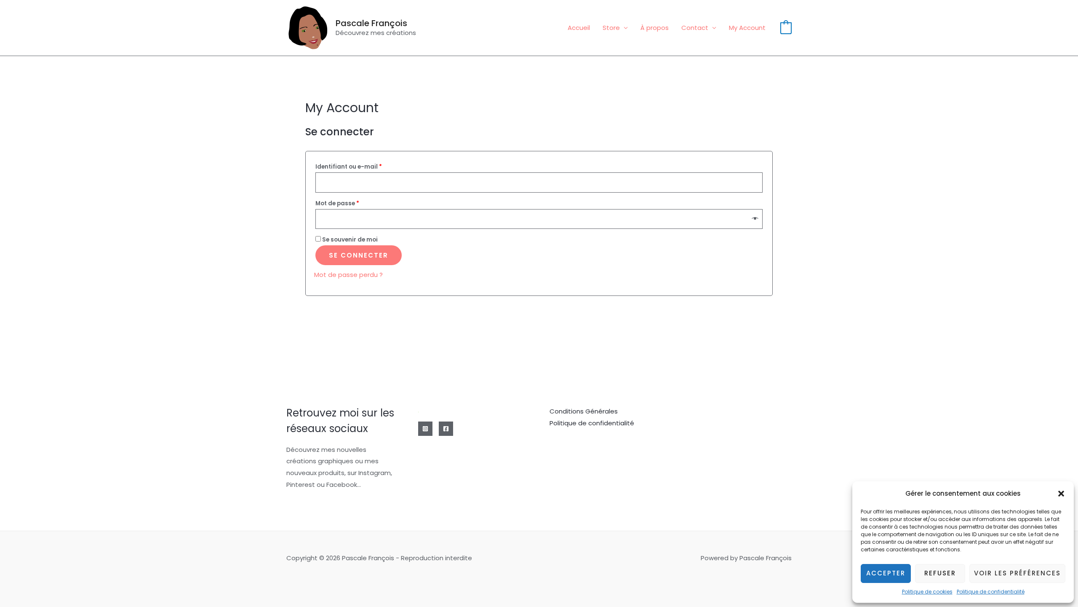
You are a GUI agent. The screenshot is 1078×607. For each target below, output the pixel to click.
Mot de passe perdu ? (348, 274)
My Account (747, 27)
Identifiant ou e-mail (348, 167)
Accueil (579, 27)
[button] (1061, 493)
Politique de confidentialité (991, 591)
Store (611, 27)
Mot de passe (337, 203)
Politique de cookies (927, 591)
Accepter (885, 573)
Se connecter (358, 255)
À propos (654, 27)
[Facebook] (446, 429)
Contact (694, 27)
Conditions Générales (584, 411)
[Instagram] (425, 429)
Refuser (940, 573)
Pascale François (371, 23)
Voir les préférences (1017, 573)
